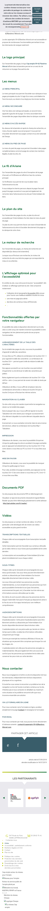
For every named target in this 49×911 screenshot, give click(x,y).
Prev (4, 798)
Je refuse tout (37, 21)
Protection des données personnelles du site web (14, 860)
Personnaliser (37, 16)
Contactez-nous (11, 840)
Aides (7, 843)
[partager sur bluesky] (40, 745)
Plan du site (9, 852)
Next (45, 798)
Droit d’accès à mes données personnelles (13, 867)
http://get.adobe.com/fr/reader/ (15, 503)
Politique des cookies (12, 856)
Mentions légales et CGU (14, 848)
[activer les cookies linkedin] (18, 745)
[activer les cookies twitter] (28, 745)
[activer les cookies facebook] (8, 745)
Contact (21, 710)
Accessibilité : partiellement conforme (18, 845)
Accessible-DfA (33, 293)
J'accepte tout (37, 10)
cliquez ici (24, 27)
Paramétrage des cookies (14, 863)
